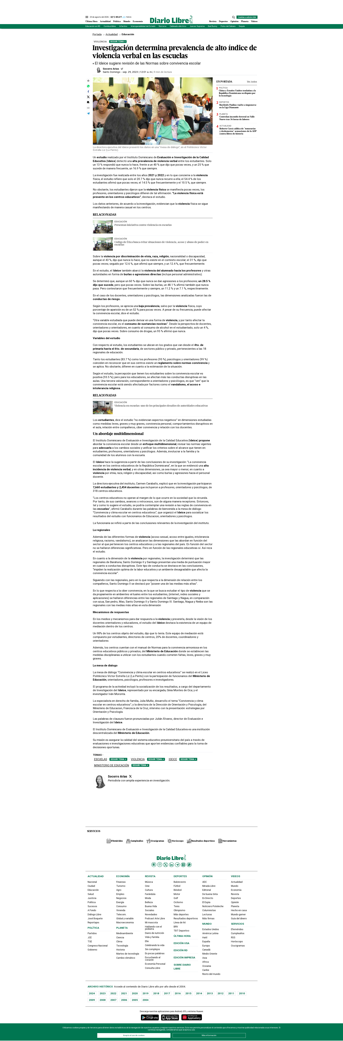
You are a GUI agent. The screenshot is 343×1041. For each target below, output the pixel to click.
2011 (231, 993)
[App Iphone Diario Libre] (170, 1017)
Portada (97, 34)
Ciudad (91, 886)
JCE (90, 937)
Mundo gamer (238, 914)
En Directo (207, 898)
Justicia (92, 898)
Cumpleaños (237, 933)
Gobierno (92, 949)
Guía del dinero (239, 918)
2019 (145, 993)
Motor (177, 894)
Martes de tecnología (127, 953)
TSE (90, 941)
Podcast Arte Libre (155, 918)
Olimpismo (179, 910)
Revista (212, 21)
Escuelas (100, 759)
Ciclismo (178, 902)
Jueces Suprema (197, 26)
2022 (113, 993)
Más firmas (208, 918)
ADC (204, 882)
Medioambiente (124, 933)
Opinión (234, 21)
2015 (188, 993)
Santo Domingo (111, 71)
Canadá (206, 949)
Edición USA (181, 943)
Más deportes (181, 914)
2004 (145, 1000)
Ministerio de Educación (111, 765)
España (206, 941)
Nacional (92, 882)
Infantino (123, 26)
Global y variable (125, 918)
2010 (242, 993)
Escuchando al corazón (152, 958)
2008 (103, 1000)
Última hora (182, 936)
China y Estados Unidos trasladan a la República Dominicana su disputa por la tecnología (237, 93)
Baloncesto (180, 882)
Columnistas (209, 910)
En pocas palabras (155, 953)
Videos (254, 21)
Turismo (120, 886)
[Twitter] (130, 776)
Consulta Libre (152, 968)
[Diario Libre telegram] (177, 864)
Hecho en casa (239, 910)
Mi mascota (151, 922)
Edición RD (181, 950)
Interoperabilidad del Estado (143, 26)
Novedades (151, 914)
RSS (233, 937)
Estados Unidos (210, 929)
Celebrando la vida (154, 945)
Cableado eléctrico (178, 26)
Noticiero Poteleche (212, 906)
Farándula (150, 894)
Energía (120, 902)
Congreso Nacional (98, 945)
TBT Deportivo (181, 930)
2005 (135, 1000)
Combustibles (110, 26)
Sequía (242, 26)
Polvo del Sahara (228, 26)
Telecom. (121, 914)
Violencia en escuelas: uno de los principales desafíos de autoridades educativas (161, 406)
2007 (113, 1000)
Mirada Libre (208, 886)
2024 (92, 993)
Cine (147, 886)
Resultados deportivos (186, 918)
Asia (204, 958)
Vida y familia (152, 937)
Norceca (162, 26)
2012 (220, 993)
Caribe (205, 970)
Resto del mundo (211, 974)
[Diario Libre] (171, 19)
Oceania (206, 966)
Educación (120, 221)
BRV (176, 926)
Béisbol (178, 890)
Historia (120, 949)
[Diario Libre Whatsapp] (189, 864)
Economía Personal (155, 964)
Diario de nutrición (154, 933)
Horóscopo (237, 941)
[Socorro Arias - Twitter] (122, 68)
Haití (204, 937)
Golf (176, 898)
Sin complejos (152, 949)
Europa (206, 945)
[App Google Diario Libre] (150, 1017)
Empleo (120, 894)
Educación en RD (92, 26)
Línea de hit (180, 922)
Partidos (92, 933)
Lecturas (207, 914)
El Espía (206, 902)
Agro (118, 890)
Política (117, 21)
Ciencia (120, 937)
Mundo (126, 21)
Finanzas (121, 882)
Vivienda (120, 910)
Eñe (147, 941)
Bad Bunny (212, 26)
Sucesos (92, 906)
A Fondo (92, 910)
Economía (138, 21)
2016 (178, 993)
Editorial (206, 890)
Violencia (138, 759)
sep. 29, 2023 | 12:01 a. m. (137, 71)
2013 (210, 993)
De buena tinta (210, 894)
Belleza (149, 902)
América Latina (210, 933)
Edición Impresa (184, 957)
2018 (156, 993)
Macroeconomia (125, 922)
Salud (91, 894)
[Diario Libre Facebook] (153, 864)
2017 (167, 993)
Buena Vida (151, 906)
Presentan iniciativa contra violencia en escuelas (143, 225)
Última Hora (91, 21)
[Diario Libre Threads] (183, 864)
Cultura (149, 890)
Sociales (149, 910)
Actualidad (105, 21)
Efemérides (237, 929)
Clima (119, 941)
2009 (92, 1000)
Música (149, 882)
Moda (148, 898)
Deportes (223, 21)
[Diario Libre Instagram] (159, 864)
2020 (135, 993)
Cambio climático (125, 958)
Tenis (177, 906)
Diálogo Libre (94, 914)
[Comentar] (88, 102)
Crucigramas (238, 945)
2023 (103, 993)
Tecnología (122, 945)
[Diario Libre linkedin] (171, 864)
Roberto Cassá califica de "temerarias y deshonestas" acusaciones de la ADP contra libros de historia (238, 131)
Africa (205, 962)
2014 (199, 993)
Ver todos (252, 81)
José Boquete (95, 918)
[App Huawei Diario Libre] (191, 1017)
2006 (124, 1000)
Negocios (121, 898)
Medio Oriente (209, 953)
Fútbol (177, 886)
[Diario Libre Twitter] (165, 864)
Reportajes (93, 922)
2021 (124, 993)
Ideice (173, 759)
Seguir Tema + (118, 41)
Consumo (121, 906)
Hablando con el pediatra (153, 927)
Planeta (244, 21)
